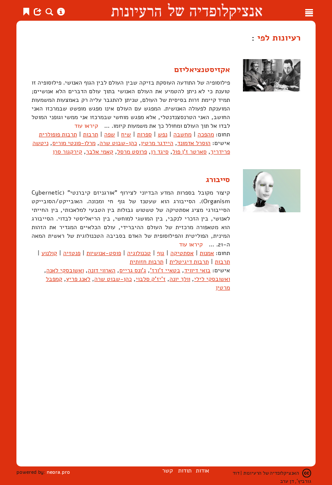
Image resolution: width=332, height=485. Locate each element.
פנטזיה (71, 253)
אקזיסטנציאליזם (202, 69)
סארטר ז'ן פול (189, 152)
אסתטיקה (182, 253)
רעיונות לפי (277, 37)
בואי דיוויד (197, 270)
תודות (185, 470)
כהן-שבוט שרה (118, 143)
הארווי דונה (101, 270)
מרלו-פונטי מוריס (74, 143)
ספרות (144, 134)
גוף (160, 253)
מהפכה (206, 134)
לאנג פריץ (78, 279)
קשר (167, 470)
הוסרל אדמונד (194, 143)
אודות (202, 470)
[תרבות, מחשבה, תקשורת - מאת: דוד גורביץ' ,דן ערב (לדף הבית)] (186, 10)
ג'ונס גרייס (132, 270)
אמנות (207, 253)
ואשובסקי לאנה (65, 270)
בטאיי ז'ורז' (165, 270)
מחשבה (182, 134)
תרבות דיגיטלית (189, 262)
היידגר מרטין (157, 143)
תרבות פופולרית (58, 134)
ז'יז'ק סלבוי (151, 279)
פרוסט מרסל (132, 152)
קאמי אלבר (99, 152)
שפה (109, 134)
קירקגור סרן (67, 152)
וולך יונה (179, 279)
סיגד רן (160, 152)
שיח (126, 134)
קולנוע (49, 253)
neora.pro (58, 472)
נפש (162, 134)
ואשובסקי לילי (212, 279)
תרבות (90, 134)
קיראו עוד (86, 126)
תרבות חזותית (146, 262)
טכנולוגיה (139, 253)
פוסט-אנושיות (103, 253)
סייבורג (218, 179)
